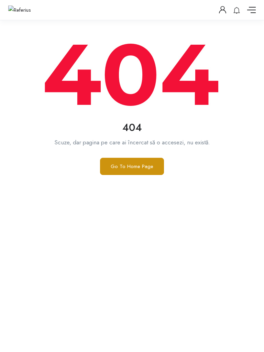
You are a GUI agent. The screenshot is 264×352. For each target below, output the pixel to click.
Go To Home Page (132, 166)
